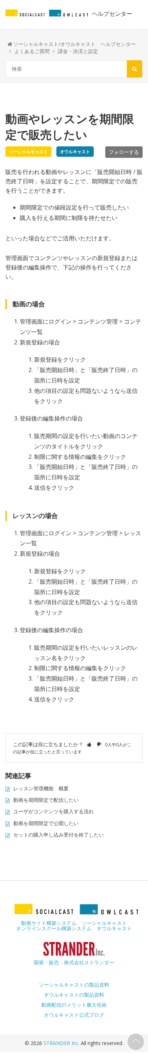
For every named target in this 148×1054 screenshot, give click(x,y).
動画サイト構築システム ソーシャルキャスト (74, 922)
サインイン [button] (130, 28)
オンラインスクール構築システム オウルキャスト (74, 928)
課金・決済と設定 (78, 51)
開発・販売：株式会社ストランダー (74, 962)
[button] (89, 744)
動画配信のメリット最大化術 (74, 1004)
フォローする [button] (124, 152)
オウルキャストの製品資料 (74, 994)
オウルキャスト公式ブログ (74, 1014)
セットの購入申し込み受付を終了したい (58, 834)
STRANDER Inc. (62, 1043)
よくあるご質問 (32, 51)
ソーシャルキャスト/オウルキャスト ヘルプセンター (74, 44)
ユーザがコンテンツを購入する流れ (53, 811)
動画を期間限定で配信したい (46, 799)
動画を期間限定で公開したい (46, 823)
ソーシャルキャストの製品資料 (74, 984)
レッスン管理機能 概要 (41, 788)
